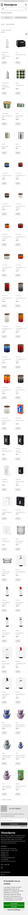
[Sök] (25, 8)
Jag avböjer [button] (14, 906)
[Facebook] (2, 868)
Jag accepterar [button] (14, 903)
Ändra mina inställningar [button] (14, 909)
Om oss (3, 874)
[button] (2, 5)
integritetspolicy (23, 826)
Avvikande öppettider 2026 (8, 857)
